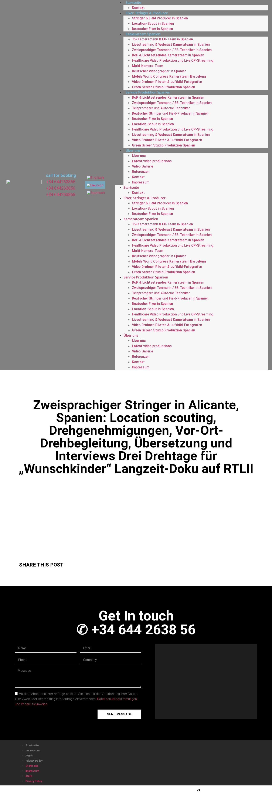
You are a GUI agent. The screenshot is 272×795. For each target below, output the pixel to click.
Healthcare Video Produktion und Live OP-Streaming (172, 60)
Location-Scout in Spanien (153, 23)
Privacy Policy (34, 760)
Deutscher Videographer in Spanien (159, 71)
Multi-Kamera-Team (147, 66)
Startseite (131, 187)
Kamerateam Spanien (143, 34)
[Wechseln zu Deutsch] (95, 185)
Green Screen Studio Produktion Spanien (163, 87)
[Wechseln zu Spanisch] (96, 192)
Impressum (140, 182)
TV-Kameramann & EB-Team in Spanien (162, 39)
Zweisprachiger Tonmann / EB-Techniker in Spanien (172, 50)
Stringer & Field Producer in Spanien (160, 18)
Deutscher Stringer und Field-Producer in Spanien (170, 113)
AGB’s (29, 755)
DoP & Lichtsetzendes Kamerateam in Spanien (168, 55)
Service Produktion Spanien (148, 92)
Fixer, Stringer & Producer (147, 13)
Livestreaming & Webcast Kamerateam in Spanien (171, 45)
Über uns (133, 150)
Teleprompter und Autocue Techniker (161, 108)
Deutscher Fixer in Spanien (152, 29)
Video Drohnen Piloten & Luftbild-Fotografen (167, 82)
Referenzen (140, 172)
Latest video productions (152, 161)
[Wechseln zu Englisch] (95, 177)
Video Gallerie (142, 166)
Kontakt (138, 8)
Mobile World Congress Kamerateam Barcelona (169, 76)
